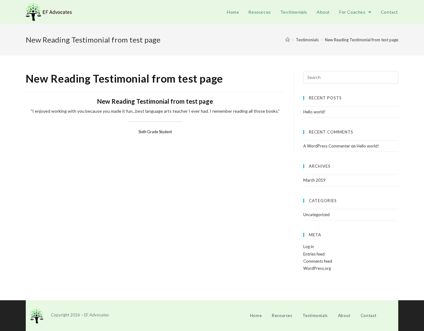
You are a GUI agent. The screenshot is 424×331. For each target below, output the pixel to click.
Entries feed (314, 254)
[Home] (288, 39)
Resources (282, 315)
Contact (369, 315)
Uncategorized (316, 214)
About (344, 315)
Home (256, 315)
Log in (308, 246)
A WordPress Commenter (326, 145)
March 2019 (314, 180)
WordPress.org (317, 268)
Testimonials (315, 315)
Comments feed (317, 261)
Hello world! (314, 111)
